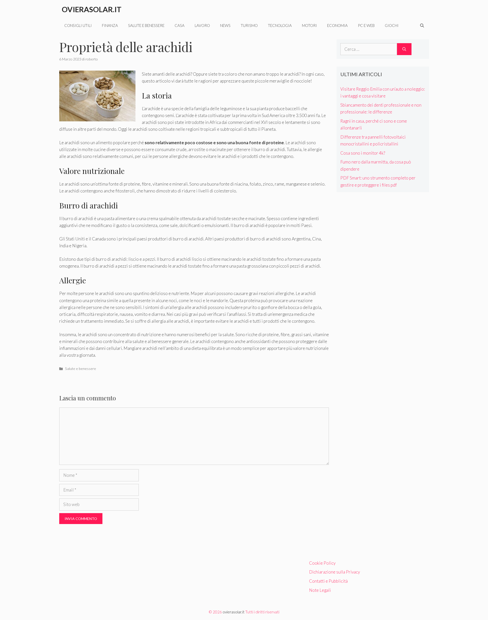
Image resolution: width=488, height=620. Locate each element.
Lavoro (202, 25)
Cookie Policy (322, 563)
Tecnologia (280, 25)
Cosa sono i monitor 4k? (362, 153)
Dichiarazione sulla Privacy (334, 572)
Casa (180, 25)
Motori (309, 25)
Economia (337, 25)
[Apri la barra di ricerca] (422, 25)
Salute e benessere (146, 25)
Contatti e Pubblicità (328, 581)
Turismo (249, 25)
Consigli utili (78, 25)
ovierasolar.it (234, 612)
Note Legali (320, 590)
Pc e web (366, 25)
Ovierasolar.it (91, 9)
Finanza (110, 25)
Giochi (392, 25)
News (225, 25)
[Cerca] (404, 49)
